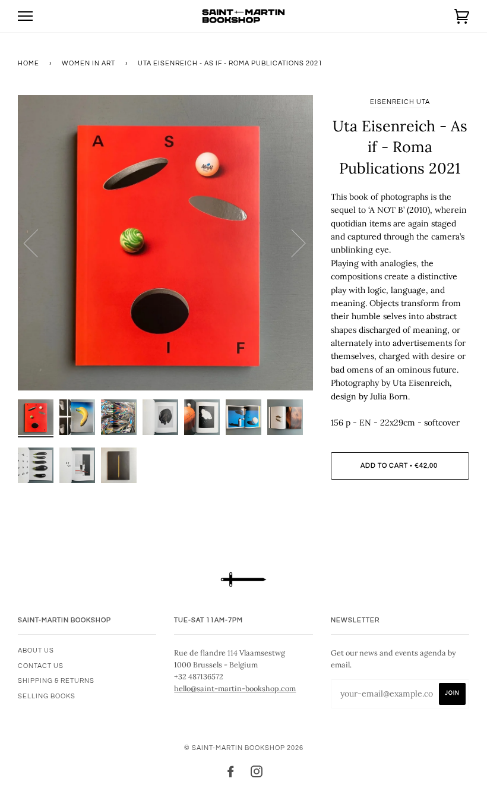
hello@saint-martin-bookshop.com (235, 688)
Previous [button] (38, 242)
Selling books (46, 696)
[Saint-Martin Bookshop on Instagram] (257, 774)
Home (28, 63)
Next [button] (291, 242)
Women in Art (88, 63)
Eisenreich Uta (400, 102)
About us (36, 650)
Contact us (41, 666)
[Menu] (25, 16)
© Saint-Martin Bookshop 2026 (243, 748)
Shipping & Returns (56, 681)
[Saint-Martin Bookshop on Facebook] (230, 774)
